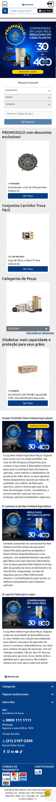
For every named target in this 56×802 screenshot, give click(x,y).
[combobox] (28, 90)
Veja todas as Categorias (40, 333)
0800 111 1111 (18, 720)
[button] (25, 75)
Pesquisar (29, 122)
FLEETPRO (13, 328)
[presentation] (2, 170)
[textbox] (28, 90)
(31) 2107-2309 (19, 741)
